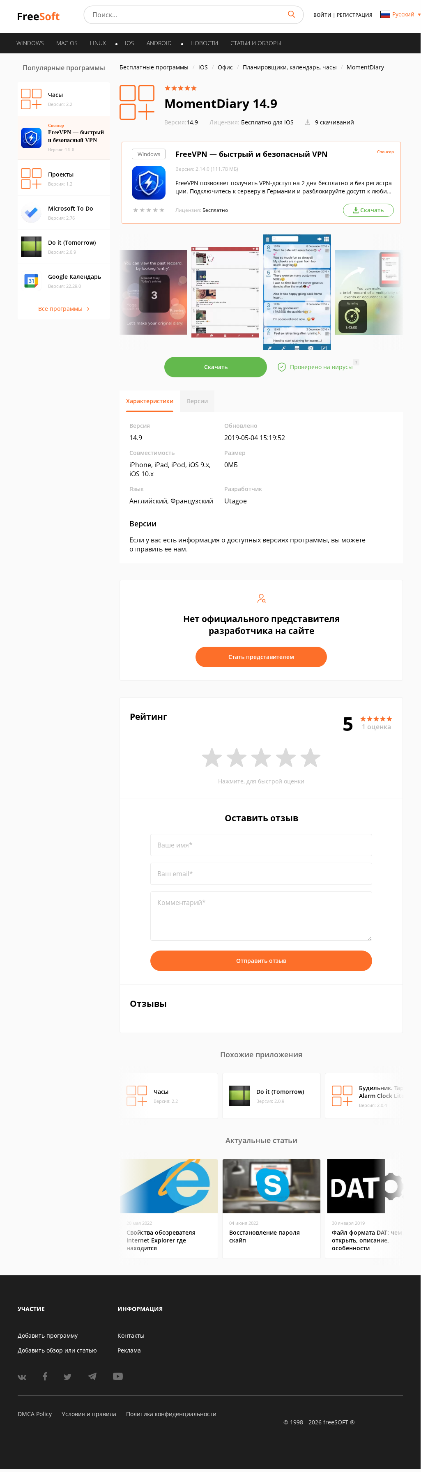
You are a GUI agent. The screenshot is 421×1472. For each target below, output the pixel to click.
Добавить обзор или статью (57, 1350)
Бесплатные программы (154, 67)
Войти (322, 14)
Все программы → (64, 308)
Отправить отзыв (261, 960)
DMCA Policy (35, 1414)
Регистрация (355, 14)
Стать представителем (261, 657)
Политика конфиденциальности (171, 1414)
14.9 (181, 122)
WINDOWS (30, 43)
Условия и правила (89, 1414)
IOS (129, 43)
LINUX (98, 43)
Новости (204, 43)
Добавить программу (48, 1335)
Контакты (131, 1335)
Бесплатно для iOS (267, 122)
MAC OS (67, 43)
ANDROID (159, 43)
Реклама (129, 1350)
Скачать (216, 367)
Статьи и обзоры (255, 43)
